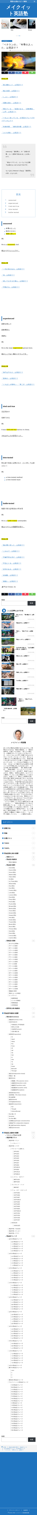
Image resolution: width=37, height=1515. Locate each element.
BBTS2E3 (17, 1182)
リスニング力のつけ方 (20, 1135)
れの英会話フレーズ (17, 1360)
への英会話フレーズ (17, 1321)
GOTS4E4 (17, 1202)
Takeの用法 (12, 877)
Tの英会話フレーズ (16, 1425)
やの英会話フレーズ (17, 1343)
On (12, 1052)
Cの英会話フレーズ (17, 1389)
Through (14, 1071)
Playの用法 (12, 899)
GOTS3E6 (17, 1195)
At (12, 1037)
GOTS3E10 (17, 1199)
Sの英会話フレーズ (17, 1423)
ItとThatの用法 (13, 881)
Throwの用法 (13, 929)
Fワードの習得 (13, 957)
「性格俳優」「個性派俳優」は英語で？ (16, 126)
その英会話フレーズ (17, 1280)
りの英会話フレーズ (17, 1356)
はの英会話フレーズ (17, 1314)
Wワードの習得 (13, 988)
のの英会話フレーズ (17, 1309)
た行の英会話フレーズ (15, 1282)
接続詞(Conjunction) (15, 1104)
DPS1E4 (16, 1156)
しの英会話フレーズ (17, 1273)
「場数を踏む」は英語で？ (11, 103)
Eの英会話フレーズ (17, 1394)
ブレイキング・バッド (17, 1184)
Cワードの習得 (13, 950)
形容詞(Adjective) (14, 1092)
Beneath (14, 1068)
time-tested (13, 209)
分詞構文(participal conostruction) (19, 1120)
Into (12, 1059)
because (11, 1116)
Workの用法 (12, 908)
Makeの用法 (12, 874)
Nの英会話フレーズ (17, 1412)
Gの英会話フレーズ (17, 1398)
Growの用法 (12, 913)
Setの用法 (12, 931)
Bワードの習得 (13, 948)
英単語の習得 (20, 940)
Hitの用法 (12, 917)
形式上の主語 (15, 1027)
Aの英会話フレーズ (17, 1385)
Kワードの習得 (13, 968)
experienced (13, 203)
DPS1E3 (16, 1153)
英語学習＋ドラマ (14, 1146)
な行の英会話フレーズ (15, 1297)
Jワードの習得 (13, 966)
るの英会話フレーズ (17, 1358)
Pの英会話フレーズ (17, 1416)
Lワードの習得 (13, 970)
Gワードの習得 (13, 959)
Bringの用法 (12, 906)
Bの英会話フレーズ (17, 1387)
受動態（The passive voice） (20, 1081)
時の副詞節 (12, 1097)
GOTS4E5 (17, 1204)
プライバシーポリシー (14, 1510)
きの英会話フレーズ (17, 1258)
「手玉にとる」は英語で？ (11, 563)
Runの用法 (12, 926)
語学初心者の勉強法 (20, 1008)
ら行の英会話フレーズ (15, 1351)
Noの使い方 (12, 1114)
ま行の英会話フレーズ (15, 1326)
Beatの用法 (12, 924)
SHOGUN (14, 1222)
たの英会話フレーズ (17, 1285)
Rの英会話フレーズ (17, 1421)
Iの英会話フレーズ (16, 1403)
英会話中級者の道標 (19, 1013)
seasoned (12, 200)
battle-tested (13, 212)
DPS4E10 (17, 1167)
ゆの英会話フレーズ (17, 1345)
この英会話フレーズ (17, 1265)
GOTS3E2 (17, 1193)
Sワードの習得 (13, 984)
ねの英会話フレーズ (6, 41)
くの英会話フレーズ (17, 1260)
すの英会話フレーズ (17, 1275)
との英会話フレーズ (17, 1294)
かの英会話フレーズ (17, 1256)
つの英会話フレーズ (17, 1290)
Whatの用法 (12, 883)
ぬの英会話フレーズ (17, 1304)
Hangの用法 (12, 915)
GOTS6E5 (17, 1208)
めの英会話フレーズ (17, 1335)
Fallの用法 (12, 933)
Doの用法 (12, 886)
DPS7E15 (17, 1172)
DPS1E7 (16, 1163)
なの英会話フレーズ (17, 1300)
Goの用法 (12, 888)
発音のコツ (20, 857)
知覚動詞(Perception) (17, 1090)
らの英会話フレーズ (17, 1353)
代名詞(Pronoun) (16, 1029)
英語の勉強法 (13, 862)
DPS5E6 (16, 1169)
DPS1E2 (16, 1151)
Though (13, 1109)
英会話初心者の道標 (19, 853)
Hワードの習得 (13, 961)
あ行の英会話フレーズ (15, 1239)
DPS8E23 (17, 1174)
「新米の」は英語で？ (9, 378)
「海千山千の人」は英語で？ (12, 372)
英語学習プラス (20, 1137)
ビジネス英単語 (15, 1000)
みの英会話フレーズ (17, 1331)
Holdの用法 (12, 920)
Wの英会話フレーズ (17, 1430)
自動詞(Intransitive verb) (18, 1083)
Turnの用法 (12, 910)
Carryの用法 (12, 935)
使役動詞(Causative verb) (19, 1087)
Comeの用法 (12, 890)
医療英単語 (14, 998)
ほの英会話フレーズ (17, 1323)
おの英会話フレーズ (17, 1250)
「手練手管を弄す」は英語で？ (13, 557)
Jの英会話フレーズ (16, 1405)
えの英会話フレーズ (17, 1248)
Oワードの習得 (13, 977)
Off (12, 1050)
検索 (3, 600)
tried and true (13, 206)
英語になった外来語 (15, 993)
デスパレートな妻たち (17, 1148)
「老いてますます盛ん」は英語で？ (14, 281)
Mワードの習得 (13, 973)
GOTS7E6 (17, 1217)
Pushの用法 (12, 904)
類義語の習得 (13, 991)
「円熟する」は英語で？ (10, 287)
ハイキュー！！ (15, 1143)
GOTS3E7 (17, 1197)
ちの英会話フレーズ (17, 1287)
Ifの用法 (11, 879)
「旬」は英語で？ (8, 275)
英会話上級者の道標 (19, 1133)
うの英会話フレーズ (17, 1246)
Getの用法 (12, 868)
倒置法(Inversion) (14, 1127)
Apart (13, 1039)
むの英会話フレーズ (17, 1333)
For (12, 1043)
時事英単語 (14, 1003)
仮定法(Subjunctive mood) (17, 1073)
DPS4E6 (16, 1165)
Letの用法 (12, 892)
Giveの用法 (12, 872)
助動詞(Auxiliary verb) (15, 1019)
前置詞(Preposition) (15, 1034)
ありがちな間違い (14, 943)
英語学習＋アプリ (14, 1233)
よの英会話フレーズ (17, 1348)
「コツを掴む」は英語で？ (11, 133)
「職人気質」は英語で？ (10, 91)
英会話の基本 (20, 865)
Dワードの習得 (13, 952)
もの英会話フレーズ (17, 1338)
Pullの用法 (12, 901)
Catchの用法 (12, 938)
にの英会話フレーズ (17, 1302)
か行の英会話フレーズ (15, 1253)
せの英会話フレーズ (17, 1277)
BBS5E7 (16, 1187)
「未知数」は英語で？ (9, 575)
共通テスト (19, 838)
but (12, 1106)
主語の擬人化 (15, 1031)
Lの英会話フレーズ (16, 1407)
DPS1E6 (16, 1160)
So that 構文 (12, 1118)
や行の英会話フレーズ (15, 1341)
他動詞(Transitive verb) (18, 1085)
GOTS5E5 (17, 1206)
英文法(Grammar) (20, 1017)
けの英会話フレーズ (17, 1263)
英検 (19, 833)
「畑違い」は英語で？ (9, 581)
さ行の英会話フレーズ (15, 1268)
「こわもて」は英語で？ (10, 551)
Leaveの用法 (13, 895)
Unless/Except (15, 1111)
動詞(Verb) (12, 1078)
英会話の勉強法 (20, 859)
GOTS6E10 (17, 1211)
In (12, 1057)
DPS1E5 (16, 1158)
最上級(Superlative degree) (17, 1125)
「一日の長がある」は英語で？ (13, 269)
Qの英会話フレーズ (17, 1419)
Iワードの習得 (13, 964)
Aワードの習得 (13, 946)
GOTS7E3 (17, 1215)
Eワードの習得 (13, 955)
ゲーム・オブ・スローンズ (19, 1190)
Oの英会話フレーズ (17, 1414)
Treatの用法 (12, 922)
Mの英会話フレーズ (17, 1410)
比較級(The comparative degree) (19, 1123)
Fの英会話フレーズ (16, 1396)
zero (12, 1370)
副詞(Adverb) (13, 1099)
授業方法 (19, 828)
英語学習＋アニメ (14, 1140)
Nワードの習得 (13, 975)
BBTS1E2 (17, 1179)
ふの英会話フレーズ (17, 1319)
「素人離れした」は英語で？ (12, 85)
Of (12, 1048)
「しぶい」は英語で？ (9, 97)
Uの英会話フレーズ (17, 1428)
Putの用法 (12, 897)
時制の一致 (12, 1076)
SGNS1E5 (17, 1225)
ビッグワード (13, 995)
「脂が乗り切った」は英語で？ (13, 545)
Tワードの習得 (13, 986)
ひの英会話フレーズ (17, 1316)
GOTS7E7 (17, 1220)
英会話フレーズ (21, 1236)
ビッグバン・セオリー (17, 1177)
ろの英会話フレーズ (17, 1362)
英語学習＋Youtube (15, 1228)
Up (12, 1064)
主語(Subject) (13, 1022)
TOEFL (19, 848)
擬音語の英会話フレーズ (16, 1380)
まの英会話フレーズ (17, 1329)
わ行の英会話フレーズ (15, 1365)
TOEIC (19, 843)
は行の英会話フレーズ (15, 1311)
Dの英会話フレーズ (17, 1391)
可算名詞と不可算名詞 (17, 1024)
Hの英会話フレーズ (17, 1401)
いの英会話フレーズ (17, 1244)
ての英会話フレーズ (17, 1292)
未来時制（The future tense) (17, 1095)
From (13, 1046)
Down (13, 1066)
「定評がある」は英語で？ (11, 569)
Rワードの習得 (13, 982)
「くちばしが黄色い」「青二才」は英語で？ (18, 384)
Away (13, 1041)
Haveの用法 (12, 870)
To (12, 1062)
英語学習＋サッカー (15, 1231)
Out (12, 1055)
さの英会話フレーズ (17, 1271)
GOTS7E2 (17, 1213)
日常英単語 (14, 1005)
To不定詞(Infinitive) (15, 1101)
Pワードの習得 (13, 979)
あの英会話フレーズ (17, 1241)
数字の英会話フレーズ (15, 1367)
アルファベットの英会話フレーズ (18, 1382)
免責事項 (25, 1510)
